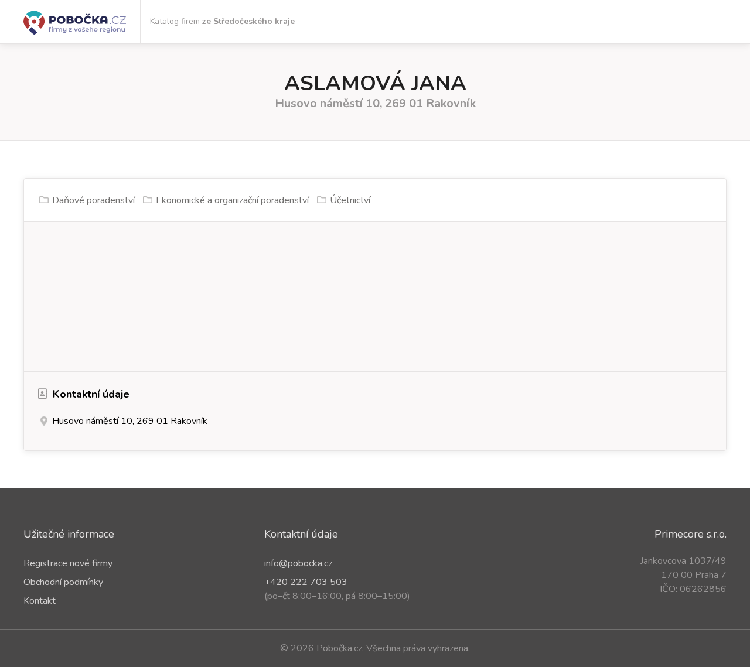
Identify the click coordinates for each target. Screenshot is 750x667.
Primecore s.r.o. (690, 534)
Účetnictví (350, 200)
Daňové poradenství (93, 200)
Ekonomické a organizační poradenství (232, 200)
